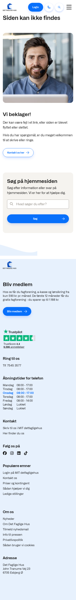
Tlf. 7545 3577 (12, 365)
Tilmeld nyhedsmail (16, 529)
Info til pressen (12, 534)
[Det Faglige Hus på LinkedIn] (19, 453)
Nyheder (8, 519)
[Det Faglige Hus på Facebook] (5, 453)
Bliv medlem (14, 311)
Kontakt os (10, 478)
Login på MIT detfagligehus (21, 472)
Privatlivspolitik (13, 540)
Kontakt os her (15, 152)
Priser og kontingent (16, 483)
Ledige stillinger (13, 494)
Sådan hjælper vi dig (16, 488)
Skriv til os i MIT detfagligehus (22, 428)
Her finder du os (13, 433)
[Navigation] (69, 7)
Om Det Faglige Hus (16, 524)
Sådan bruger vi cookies (18, 545)
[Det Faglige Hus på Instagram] (12, 453)
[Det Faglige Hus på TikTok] (25, 453)
